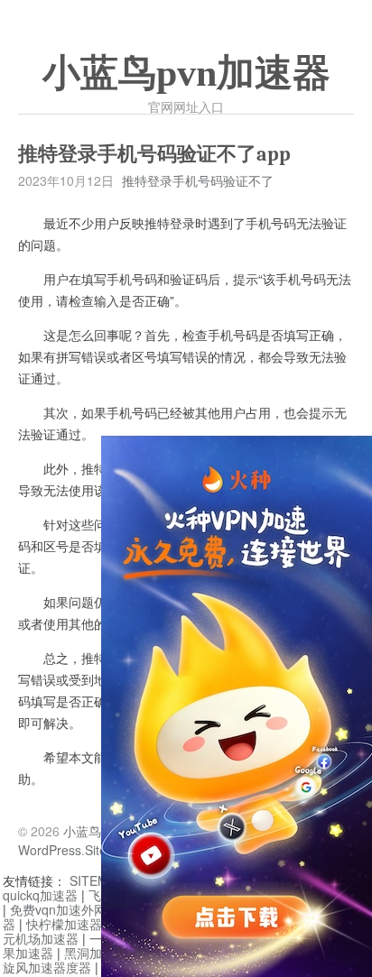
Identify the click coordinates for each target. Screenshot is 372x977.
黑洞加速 (89, 953)
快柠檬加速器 (64, 924)
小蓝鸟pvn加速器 (186, 73)
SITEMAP (97, 880)
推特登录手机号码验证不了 (198, 180)
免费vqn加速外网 (58, 909)
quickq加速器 (40, 895)
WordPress (49, 850)
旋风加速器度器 (47, 967)
